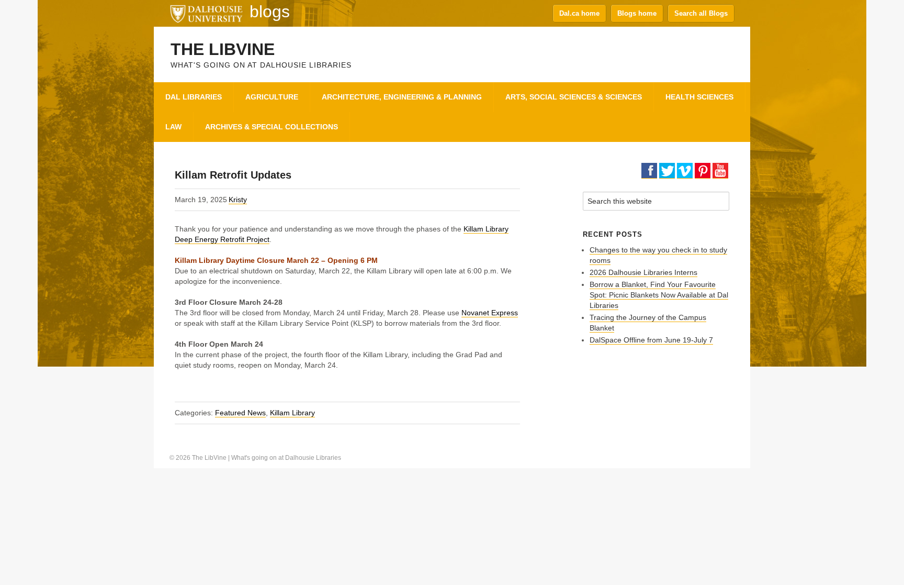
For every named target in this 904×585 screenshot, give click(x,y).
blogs (270, 11)
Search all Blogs (701, 13)
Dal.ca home (579, 13)
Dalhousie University (206, 13)
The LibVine (223, 49)
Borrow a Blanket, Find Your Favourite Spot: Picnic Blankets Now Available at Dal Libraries (659, 295)
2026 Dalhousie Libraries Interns (643, 272)
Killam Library (292, 413)
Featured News (240, 413)
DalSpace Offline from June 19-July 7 (651, 340)
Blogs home (637, 13)
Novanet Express (489, 312)
